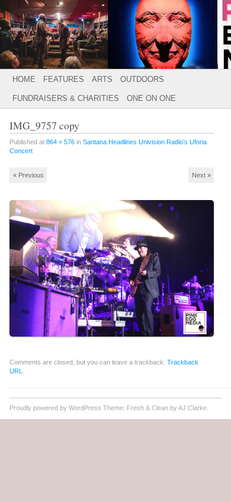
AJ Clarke (192, 407)
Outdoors (142, 79)
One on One (151, 98)
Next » (201, 175)
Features (63, 79)
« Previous (28, 175)
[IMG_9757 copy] (115, 341)
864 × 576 (60, 141)
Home (24, 79)
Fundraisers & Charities (65, 98)
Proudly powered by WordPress (55, 407)
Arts (102, 79)
